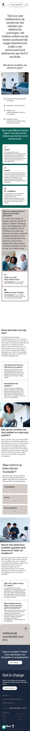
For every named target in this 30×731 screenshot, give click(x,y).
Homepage (5, 708)
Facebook (4, 721)
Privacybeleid (19, 716)
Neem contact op (16, 4)
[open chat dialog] (4, 727)
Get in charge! (14, 662)
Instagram (4, 716)
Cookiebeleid (19, 718)
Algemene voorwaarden (21, 713)
